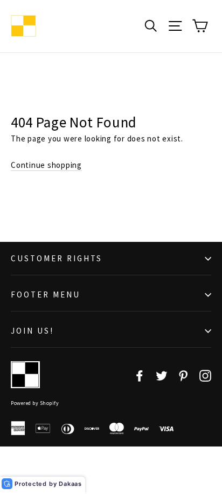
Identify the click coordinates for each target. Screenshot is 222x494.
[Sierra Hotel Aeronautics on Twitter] (162, 374)
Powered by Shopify (35, 403)
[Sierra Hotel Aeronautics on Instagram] (205, 374)
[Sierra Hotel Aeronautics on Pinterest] (183, 374)
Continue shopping (46, 165)
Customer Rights (56, 258)
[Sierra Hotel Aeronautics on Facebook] (139, 374)
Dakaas (70, 484)
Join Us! (32, 331)
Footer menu (45, 294)
